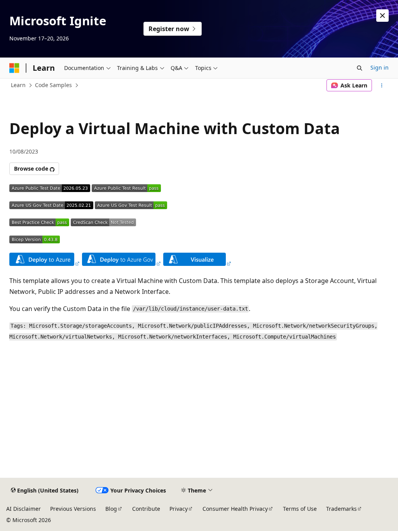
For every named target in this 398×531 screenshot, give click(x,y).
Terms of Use (300, 508)
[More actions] (382, 85)
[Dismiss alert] (382, 15)
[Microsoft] (14, 68)
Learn (18, 85)
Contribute (146, 508)
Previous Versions (73, 508)
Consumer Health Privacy (235, 508)
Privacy (178, 508)
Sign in (379, 67)
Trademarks (341, 508)
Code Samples (53, 85)
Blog (111, 508)
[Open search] (359, 68)
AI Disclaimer (23, 508)
